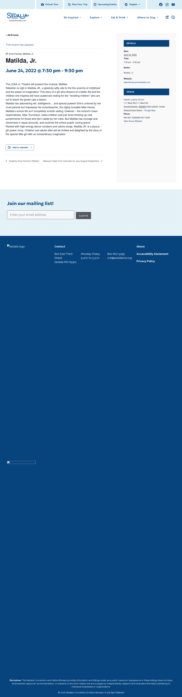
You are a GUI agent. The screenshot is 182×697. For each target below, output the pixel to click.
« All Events (12, 35)
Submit (83, 215)
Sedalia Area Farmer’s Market (23, 161)
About (140, 246)
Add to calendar (20, 147)
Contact (59, 246)
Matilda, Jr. (129, 72)
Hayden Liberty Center (134, 99)
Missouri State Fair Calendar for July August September (71, 161)
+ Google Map (149, 110)
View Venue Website (133, 121)
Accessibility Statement (152, 253)
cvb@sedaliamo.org (119, 257)
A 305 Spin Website (114, 692)
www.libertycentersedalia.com (137, 82)
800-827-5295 (116, 253)
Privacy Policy (145, 261)
